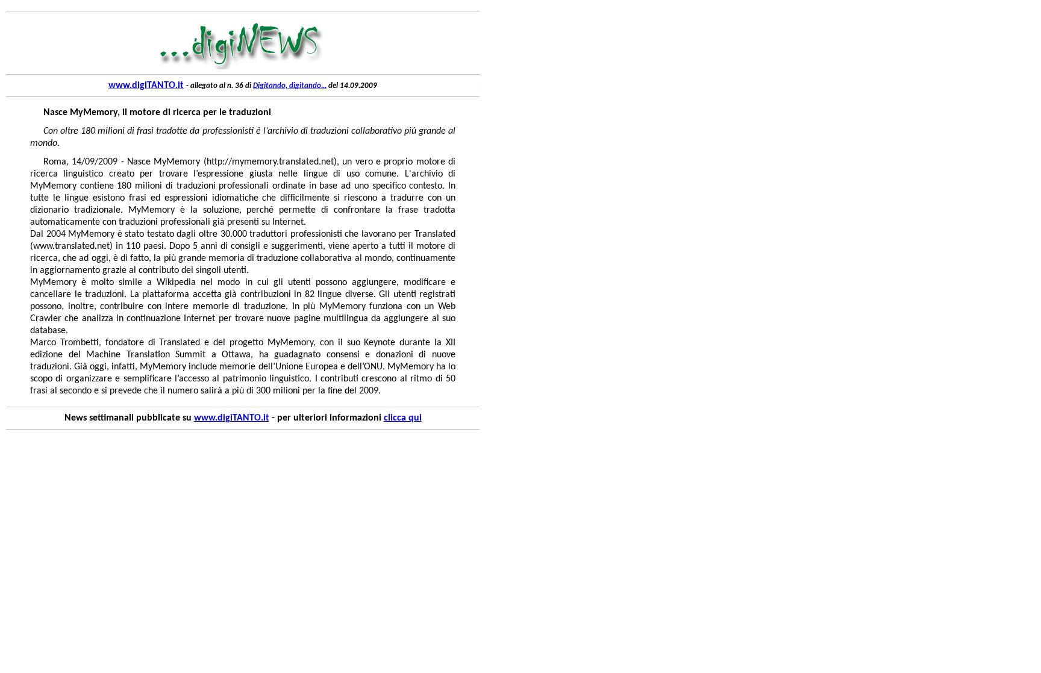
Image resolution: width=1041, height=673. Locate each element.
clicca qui (403, 418)
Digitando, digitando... (290, 86)
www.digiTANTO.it (146, 85)
